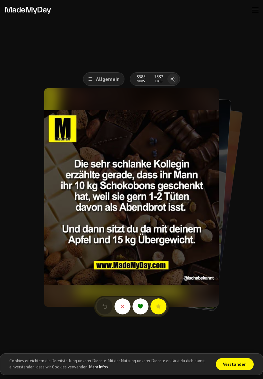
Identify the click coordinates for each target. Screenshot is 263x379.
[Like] (140, 306)
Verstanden (235, 364)
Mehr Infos (98, 367)
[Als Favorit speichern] (158, 306)
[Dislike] (123, 306)
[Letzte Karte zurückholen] (105, 306)
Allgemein (108, 79)
